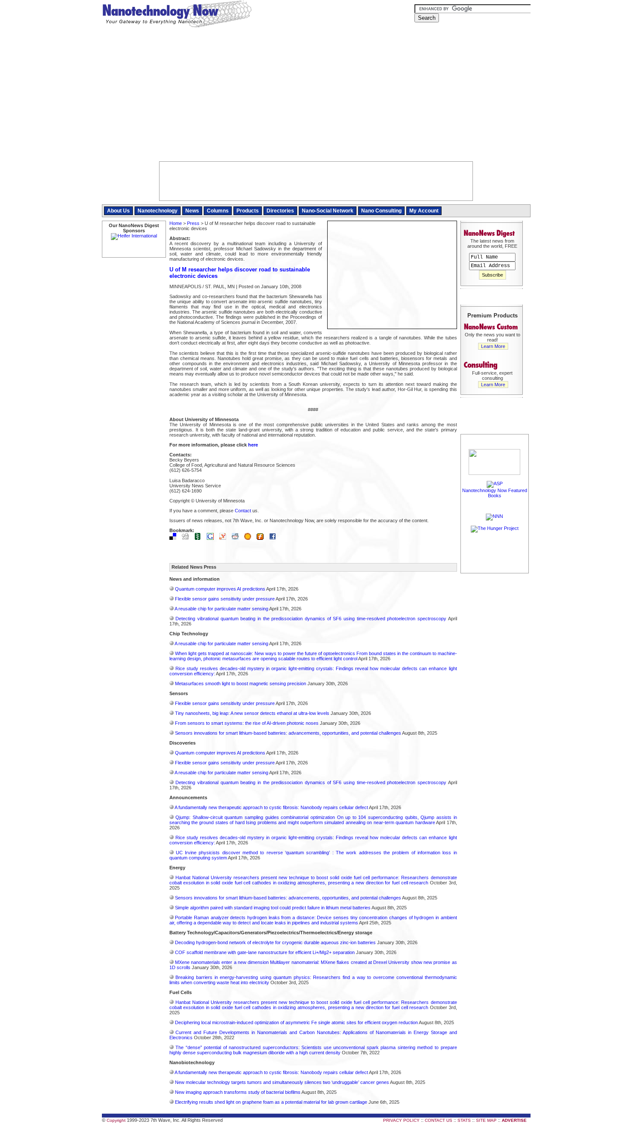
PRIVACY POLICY (401, 1120)
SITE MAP (486, 1120)
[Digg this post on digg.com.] (187, 538)
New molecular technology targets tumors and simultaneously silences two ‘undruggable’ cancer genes (282, 1082)
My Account (424, 211)
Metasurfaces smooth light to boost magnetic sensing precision (240, 683)
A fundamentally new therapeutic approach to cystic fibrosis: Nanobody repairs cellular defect (271, 807)
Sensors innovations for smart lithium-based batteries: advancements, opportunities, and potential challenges (288, 733)
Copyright (116, 1120)
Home (175, 223)
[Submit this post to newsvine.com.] (200, 538)
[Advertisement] (316, 97)
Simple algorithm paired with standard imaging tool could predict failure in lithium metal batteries (273, 907)
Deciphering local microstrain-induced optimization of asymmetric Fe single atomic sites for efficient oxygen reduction (296, 1022)
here (253, 444)
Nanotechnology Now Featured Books (494, 493)
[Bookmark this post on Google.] (212, 538)
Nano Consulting (381, 211)
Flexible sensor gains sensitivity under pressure (225, 598)
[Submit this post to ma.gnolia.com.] (249, 538)
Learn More (493, 346)
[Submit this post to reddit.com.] (237, 538)
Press (193, 223)
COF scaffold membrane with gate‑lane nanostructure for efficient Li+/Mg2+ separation (265, 952)
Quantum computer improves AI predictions (220, 588)
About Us (118, 211)
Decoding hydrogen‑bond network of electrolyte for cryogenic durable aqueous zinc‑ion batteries (275, 942)
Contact (243, 510)
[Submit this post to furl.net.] (262, 538)
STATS (464, 1120)
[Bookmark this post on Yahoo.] (224, 538)
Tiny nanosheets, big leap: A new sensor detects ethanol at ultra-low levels (252, 713)
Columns (218, 211)
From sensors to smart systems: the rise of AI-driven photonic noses (247, 723)
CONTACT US (438, 1120)
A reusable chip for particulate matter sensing (221, 608)
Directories (280, 211)
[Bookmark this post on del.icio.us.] (175, 538)
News (192, 211)
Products (247, 211)
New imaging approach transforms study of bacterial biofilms (238, 1092)
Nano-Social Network (327, 211)
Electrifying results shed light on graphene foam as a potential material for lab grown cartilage (271, 1102)
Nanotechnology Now (177, 15)
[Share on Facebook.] (274, 538)
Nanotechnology (158, 211)
